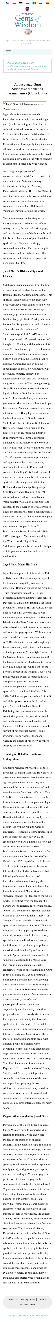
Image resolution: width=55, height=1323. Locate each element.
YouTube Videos (27, 1304)
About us (13, 1299)
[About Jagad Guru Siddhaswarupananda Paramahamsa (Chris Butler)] (7, 3)
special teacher (11, 940)
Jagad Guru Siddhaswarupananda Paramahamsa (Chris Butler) (27, 42)
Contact (42, 1299)
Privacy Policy (28, 1299)
